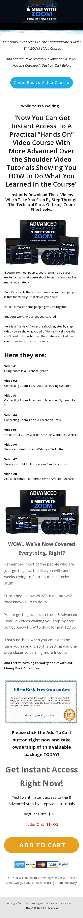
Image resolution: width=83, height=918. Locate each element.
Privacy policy (32, 907)
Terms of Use (50, 907)
